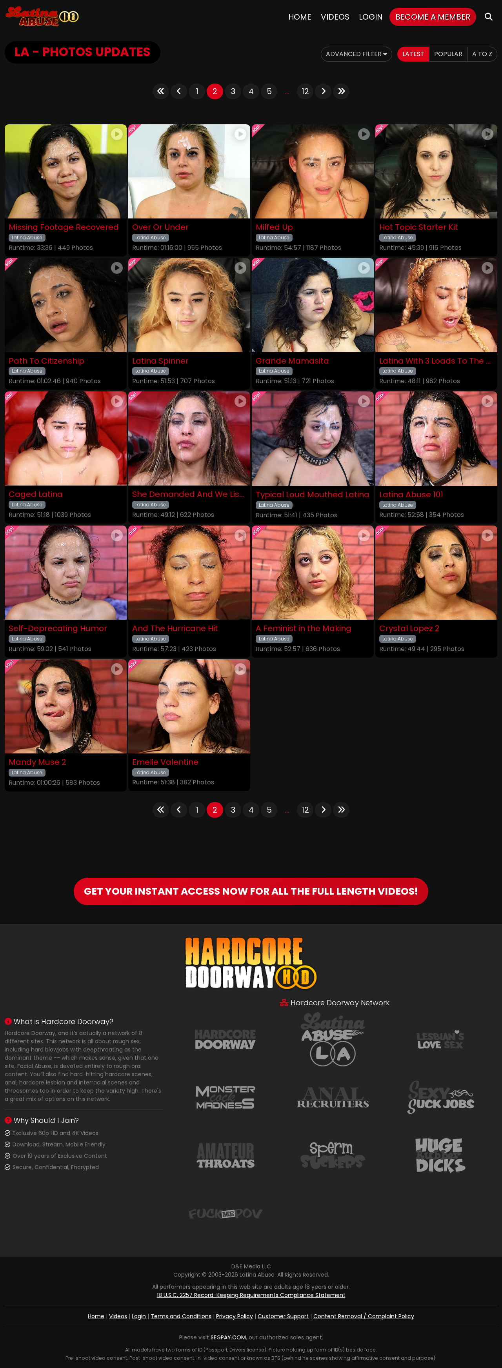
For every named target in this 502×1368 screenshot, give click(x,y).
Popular (448, 53)
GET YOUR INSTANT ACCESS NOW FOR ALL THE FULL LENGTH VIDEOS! (251, 891)
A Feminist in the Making (303, 628)
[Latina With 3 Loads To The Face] (436, 305)
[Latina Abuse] (42, 16)
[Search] (488, 16)
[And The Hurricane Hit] (189, 573)
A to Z (482, 53)
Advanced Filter (354, 53)
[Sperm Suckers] (333, 1155)
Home (299, 16)
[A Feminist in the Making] (313, 573)
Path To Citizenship (46, 361)
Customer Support (283, 1316)
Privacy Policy (234, 1316)
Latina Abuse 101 (411, 495)
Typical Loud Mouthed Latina (312, 495)
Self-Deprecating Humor (58, 628)
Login (371, 16)
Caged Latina (36, 494)
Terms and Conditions (181, 1316)
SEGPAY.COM (228, 1337)
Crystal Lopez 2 (409, 628)
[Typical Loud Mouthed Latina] (313, 438)
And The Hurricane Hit (175, 628)
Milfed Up (274, 227)
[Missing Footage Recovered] (66, 171)
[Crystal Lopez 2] (436, 573)
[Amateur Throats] (225, 1155)
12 (305, 91)
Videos (335, 16)
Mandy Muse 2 (37, 762)
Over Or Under (160, 227)
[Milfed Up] (313, 171)
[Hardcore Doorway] (225, 1038)
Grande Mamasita (292, 361)
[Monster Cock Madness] (225, 1097)
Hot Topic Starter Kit (418, 227)
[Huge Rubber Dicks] (440, 1155)
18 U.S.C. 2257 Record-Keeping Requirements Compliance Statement (251, 1295)
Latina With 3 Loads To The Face (436, 361)
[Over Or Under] (189, 171)
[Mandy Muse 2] (66, 706)
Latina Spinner (160, 361)
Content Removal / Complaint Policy (363, 1316)
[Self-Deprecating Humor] (66, 573)
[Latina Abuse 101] (436, 438)
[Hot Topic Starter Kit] (436, 171)
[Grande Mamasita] (313, 305)
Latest (413, 53)
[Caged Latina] (66, 438)
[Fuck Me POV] (225, 1213)
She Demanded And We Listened (189, 494)
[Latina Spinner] (189, 305)
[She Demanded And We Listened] (189, 438)
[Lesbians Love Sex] (440, 1038)
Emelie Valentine (165, 762)
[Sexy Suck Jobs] (440, 1097)
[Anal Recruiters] (333, 1097)
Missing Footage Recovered (64, 227)
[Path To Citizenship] (66, 305)
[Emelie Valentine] (189, 706)
